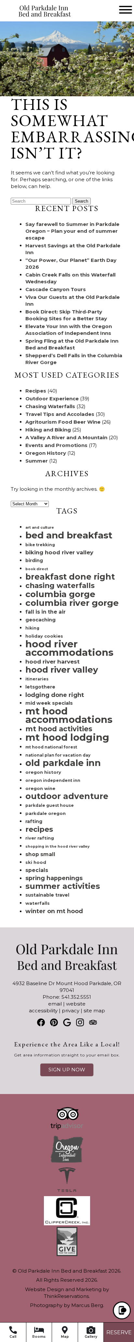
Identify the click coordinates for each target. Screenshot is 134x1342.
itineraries (36, 679)
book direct (36, 569)
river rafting (39, 838)
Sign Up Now (66, 1069)
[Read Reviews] (93, 1022)
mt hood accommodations (69, 715)
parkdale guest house (49, 805)
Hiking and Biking (48, 430)
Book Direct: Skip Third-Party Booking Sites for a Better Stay (66, 315)
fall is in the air (45, 612)
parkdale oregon (45, 813)
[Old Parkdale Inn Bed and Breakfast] (35, 17)
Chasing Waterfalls (50, 406)
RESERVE (119, 1332)
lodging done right (54, 695)
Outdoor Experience (52, 398)
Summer (36, 461)
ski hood (35, 862)
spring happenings (54, 878)
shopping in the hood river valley (57, 846)
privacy (70, 1010)
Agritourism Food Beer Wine (62, 422)
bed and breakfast (69, 535)
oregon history (43, 772)
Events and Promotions (56, 445)
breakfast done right (70, 577)
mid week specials (49, 703)
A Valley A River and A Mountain (66, 437)
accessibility (43, 1010)
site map (94, 1010)
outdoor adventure (66, 796)
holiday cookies (44, 636)
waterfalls (37, 903)
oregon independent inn (52, 780)
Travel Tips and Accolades (59, 414)
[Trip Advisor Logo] (67, 1131)
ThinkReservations (66, 1296)
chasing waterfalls (60, 585)
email (55, 1004)
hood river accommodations (69, 648)
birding (34, 560)
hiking (32, 628)
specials (36, 870)
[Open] (125, 10)
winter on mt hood (54, 911)
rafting (33, 821)
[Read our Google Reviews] (67, 1022)
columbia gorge (60, 594)
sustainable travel (47, 895)
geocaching (40, 620)
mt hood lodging (67, 737)
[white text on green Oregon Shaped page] (67, 1162)
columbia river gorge (72, 603)
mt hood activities (58, 728)
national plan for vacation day (57, 755)
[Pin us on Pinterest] (54, 1022)
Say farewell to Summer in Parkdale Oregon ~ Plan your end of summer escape (72, 231)
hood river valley (61, 670)
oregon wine (40, 788)
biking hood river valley (59, 552)
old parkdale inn (63, 763)
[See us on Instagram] (80, 1022)
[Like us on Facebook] (41, 1022)
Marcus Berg (87, 1305)
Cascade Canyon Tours (55, 289)
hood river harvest (52, 661)
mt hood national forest (51, 747)
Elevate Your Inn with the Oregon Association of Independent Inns (68, 329)
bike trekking (40, 544)
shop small (40, 854)
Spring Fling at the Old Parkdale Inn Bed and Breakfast (71, 344)
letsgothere (40, 686)
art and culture (39, 527)
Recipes (35, 391)
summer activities (62, 886)
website (76, 1004)
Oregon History (45, 453)
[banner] (67, 1185)
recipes (39, 829)
